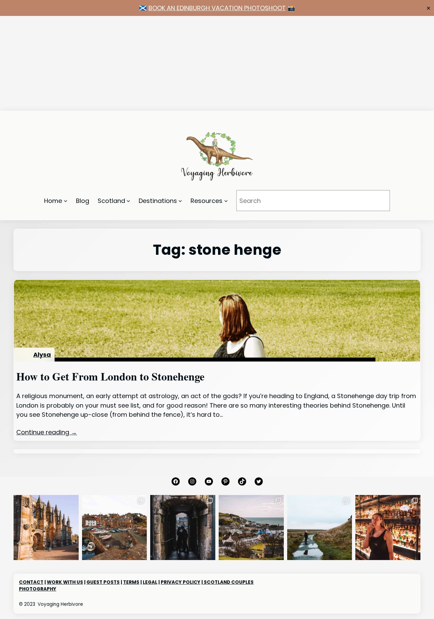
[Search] (375, 200)
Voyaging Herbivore (60, 604)
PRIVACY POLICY (180, 582)
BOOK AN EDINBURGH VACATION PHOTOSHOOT (217, 8)
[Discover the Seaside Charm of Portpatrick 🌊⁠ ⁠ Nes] (251, 527)
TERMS (131, 582)
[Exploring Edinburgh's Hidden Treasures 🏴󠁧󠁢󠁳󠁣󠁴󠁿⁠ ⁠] (182, 527)
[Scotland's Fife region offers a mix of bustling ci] (114, 527)
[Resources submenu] (226, 201)
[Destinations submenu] (180, 201)
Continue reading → (46, 432)
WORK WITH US (65, 582)
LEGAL (150, 582)
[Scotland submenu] (128, 201)
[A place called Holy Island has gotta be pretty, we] (319, 527)
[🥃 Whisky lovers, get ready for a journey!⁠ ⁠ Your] (387, 527)
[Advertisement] (203, 63)
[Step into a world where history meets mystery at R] (46, 527)
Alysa (42, 354)
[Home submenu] (65, 201)
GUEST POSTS (103, 582)
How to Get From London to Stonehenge (110, 376)
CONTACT (31, 582)
